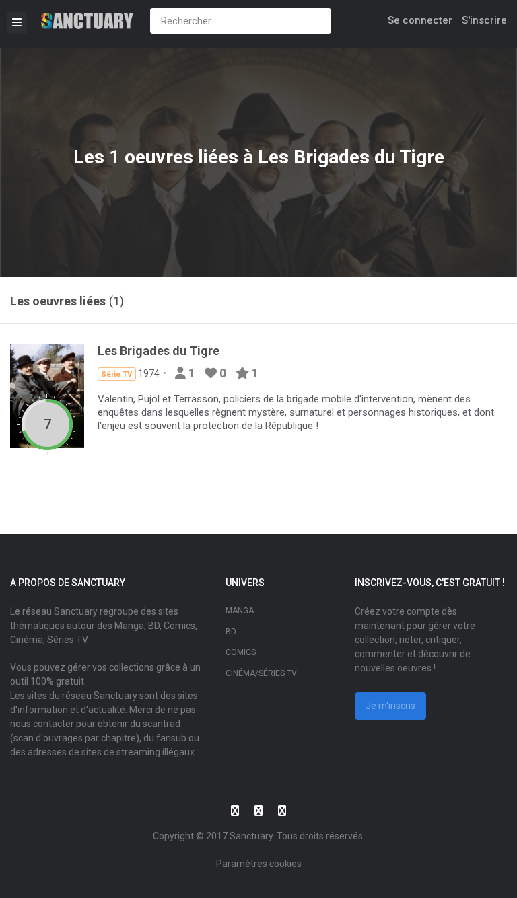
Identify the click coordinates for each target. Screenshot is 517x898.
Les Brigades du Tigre (351, 157)
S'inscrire (484, 20)
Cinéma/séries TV (261, 673)
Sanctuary (251, 836)
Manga (240, 610)
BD (231, 631)
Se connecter (420, 20)
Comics (241, 652)
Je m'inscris (390, 705)
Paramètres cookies (259, 863)
